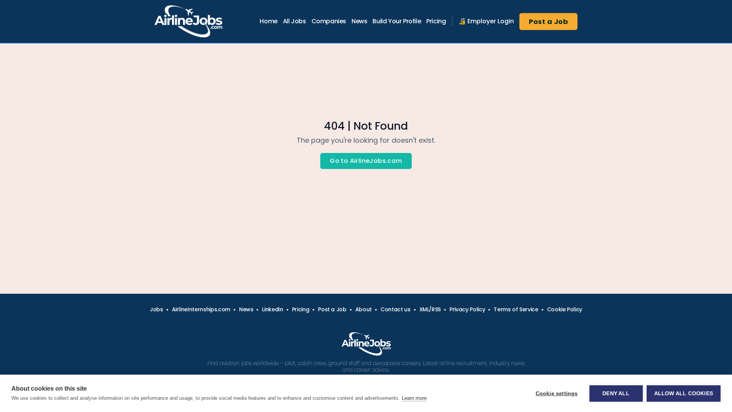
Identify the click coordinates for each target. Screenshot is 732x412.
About (363, 309)
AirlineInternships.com (201, 309)
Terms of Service (516, 309)
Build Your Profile (396, 21)
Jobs (156, 309)
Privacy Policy (467, 309)
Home (268, 21)
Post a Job (548, 21)
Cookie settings (557, 393)
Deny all (615, 393)
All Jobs (294, 21)
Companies (328, 21)
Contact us (395, 309)
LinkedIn (272, 309)
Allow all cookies (683, 393)
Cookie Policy (564, 309)
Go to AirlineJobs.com (366, 160)
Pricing (436, 21)
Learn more (414, 398)
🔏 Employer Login (486, 21)
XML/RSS (430, 309)
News (359, 21)
